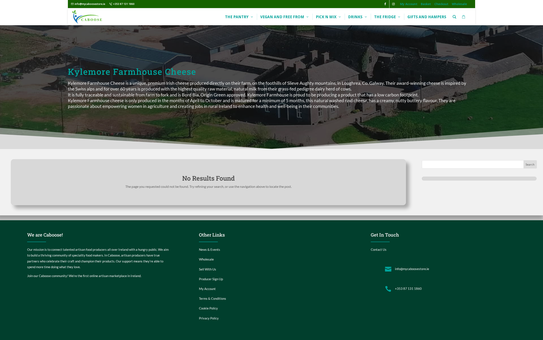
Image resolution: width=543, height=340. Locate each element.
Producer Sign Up (211, 279)
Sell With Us (207, 269)
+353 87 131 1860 (123, 4)
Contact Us (378, 249)
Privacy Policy (209, 318)
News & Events (209, 249)
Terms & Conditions (212, 298)
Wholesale (206, 259)
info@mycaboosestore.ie (90, 4)
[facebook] (385, 4)
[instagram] (393, 4)
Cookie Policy (208, 308)
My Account (207, 289)
